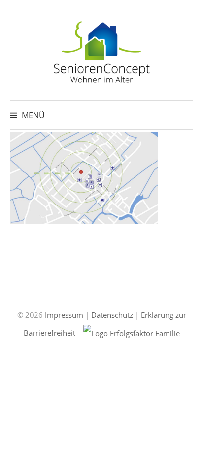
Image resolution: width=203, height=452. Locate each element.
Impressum (64, 315)
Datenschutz (112, 315)
